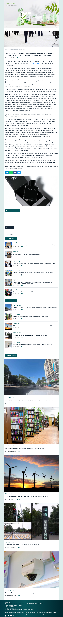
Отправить (9, 228)
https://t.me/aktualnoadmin (26, 609)
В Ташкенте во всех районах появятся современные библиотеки (30, 316)
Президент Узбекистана (16, 166)
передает (36, 63)
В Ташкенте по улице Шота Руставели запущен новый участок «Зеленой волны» (35, 307)
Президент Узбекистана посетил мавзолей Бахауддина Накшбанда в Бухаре (34, 263)
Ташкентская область (51, 166)
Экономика (17, 323)
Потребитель (17, 305)
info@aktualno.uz (12, 608)
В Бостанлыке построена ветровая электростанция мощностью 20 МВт (33, 325)
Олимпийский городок (37, 166)
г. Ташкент (27, 166)
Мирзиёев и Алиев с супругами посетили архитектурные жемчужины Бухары (34, 244)
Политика (16, 242)
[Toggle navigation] (6, 29)
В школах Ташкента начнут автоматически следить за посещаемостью (32, 344)
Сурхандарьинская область (13, 168)
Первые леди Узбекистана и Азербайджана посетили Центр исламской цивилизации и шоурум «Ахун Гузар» (32, 283)
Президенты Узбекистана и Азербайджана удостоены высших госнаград (33, 291)
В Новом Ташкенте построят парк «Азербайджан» (26, 254)
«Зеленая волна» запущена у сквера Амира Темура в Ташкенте (30, 335)
